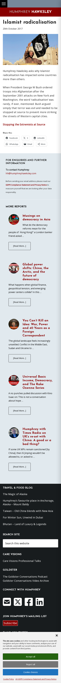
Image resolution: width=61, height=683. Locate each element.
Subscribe (10, 623)
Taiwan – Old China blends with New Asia (28, 511)
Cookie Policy (8, 679)
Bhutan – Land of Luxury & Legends (24, 524)
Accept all (30, 656)
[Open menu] (3, 4)
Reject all (30, 664)
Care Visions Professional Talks (22, 561)
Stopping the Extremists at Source (24, 124)
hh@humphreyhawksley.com (21, 173)
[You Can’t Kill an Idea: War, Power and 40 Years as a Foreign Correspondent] (14, 324)
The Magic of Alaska (15, 494)
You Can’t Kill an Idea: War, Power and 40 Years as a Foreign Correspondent (36, 328)
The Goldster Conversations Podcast (25, 576)
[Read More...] (19, 246)
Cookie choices (30, 672)
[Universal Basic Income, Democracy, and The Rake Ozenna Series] (14, 381)
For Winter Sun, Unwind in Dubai (23, 517)
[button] (56, 635)
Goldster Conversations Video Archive (26, 580)
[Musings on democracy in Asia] (14, 220)
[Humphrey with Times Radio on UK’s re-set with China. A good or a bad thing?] (14, 433)
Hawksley (30, 12)
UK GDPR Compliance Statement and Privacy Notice (35, 679)
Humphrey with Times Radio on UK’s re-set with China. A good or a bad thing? (37, 437)
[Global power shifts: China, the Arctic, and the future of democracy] (14, 268)
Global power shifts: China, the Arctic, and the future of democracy (36, 272)
